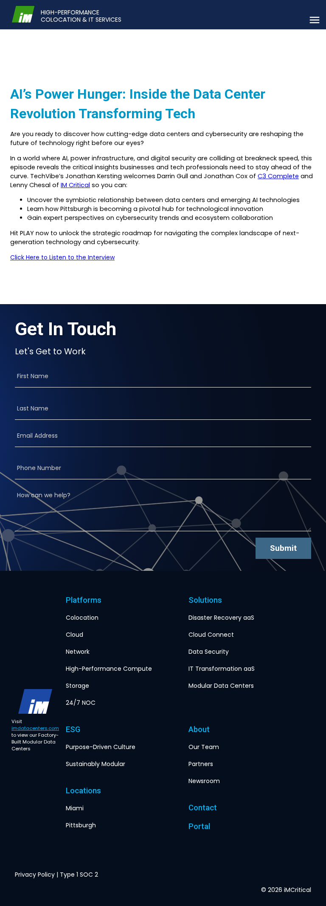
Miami (75, 808)
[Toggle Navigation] (314, 20)
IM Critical (75, 185)
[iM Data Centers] (35, 701)
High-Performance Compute (109, 668)
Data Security (208, 651)
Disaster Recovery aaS (221, 617)
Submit (283, 548)
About (199, 729)
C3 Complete (278, 176)
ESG (73, 729)
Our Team (203, 747)
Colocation (82, 617)
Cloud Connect (211, 634)
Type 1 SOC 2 (79, 874)
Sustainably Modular (95, 764)
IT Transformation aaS (221, 668)
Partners (200, 764)
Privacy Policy (35, 874)
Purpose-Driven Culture (100, 747)
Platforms (83, 599)
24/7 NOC (81, 702)
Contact (202, 807)
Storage (77, 685)
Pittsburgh (81, 825)
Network (78, 651)
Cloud (74, 634)
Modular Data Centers (221, 685)
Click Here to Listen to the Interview (62, 257)
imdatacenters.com (35, 728)
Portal (199, 826)
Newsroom (204, 781)
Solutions (205, 599)
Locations (83, 790)
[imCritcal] (23, 14)
